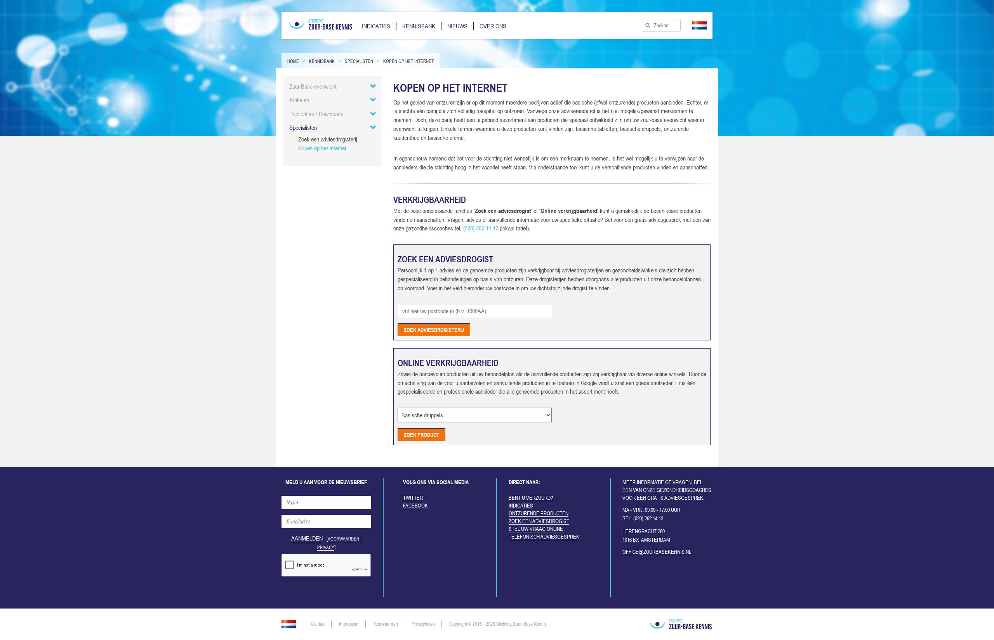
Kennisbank (322, 61)
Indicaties (521, 505)
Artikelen (299, 99)
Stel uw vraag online (536, 529)
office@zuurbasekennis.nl (656, 552)
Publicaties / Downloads (316, 113)
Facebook (415, 505)
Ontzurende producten (538, 513)
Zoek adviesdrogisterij (434, 328)
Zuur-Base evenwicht (313, 86)
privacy (325, 547)
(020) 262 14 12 (480, 228)
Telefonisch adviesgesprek (544, 537)
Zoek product (421, 433)
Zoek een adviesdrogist (539, 521)
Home (293, 61)
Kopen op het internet (408, 61)
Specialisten (359, 61)
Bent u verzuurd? (531, 498)
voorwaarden (343, 539)
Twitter (413, 498)
